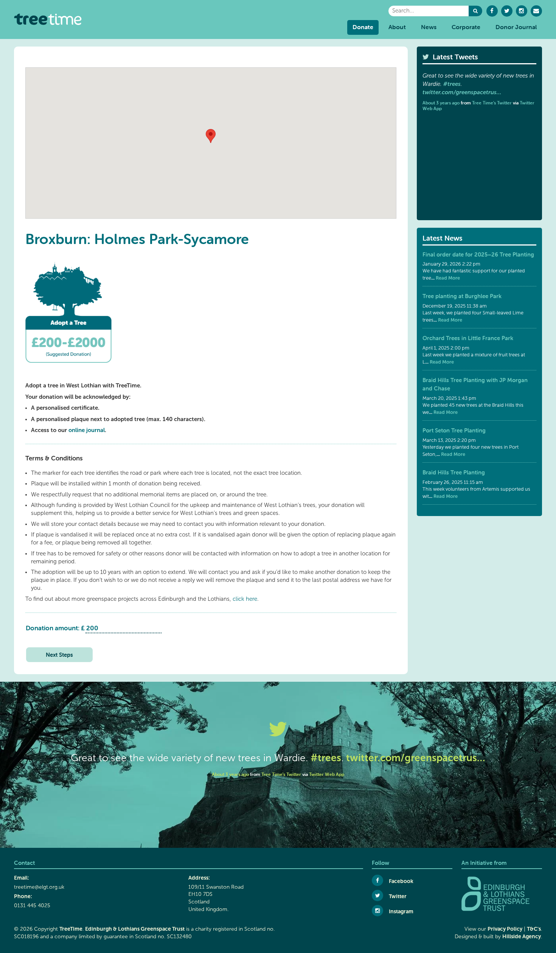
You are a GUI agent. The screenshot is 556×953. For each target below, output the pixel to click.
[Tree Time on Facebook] (492, 11)
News (428, 27)
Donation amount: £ (55, 628)
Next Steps (59, 654)
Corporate (466, 27)
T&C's (534, 929)
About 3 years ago (441, 103)
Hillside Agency (521, 936)
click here (245, 599)
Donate (363, 27)
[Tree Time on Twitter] (507, 11)
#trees (452, 84)
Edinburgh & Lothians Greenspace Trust (135, 929)
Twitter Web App (326, 774)
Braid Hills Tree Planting (453, 472)
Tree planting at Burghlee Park (462, 296)
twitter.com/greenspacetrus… (461, 92)
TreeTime (70, 929)
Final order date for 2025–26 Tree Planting (478, 254)
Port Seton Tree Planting (454, 430)
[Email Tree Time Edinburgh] (536, 11)
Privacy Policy (505, 929)
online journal (86, 430)
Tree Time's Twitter (492, 103)
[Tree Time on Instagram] (521, 11)
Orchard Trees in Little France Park (467, 338)
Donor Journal (516, 27)
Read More (447, 278)
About (397, 27)
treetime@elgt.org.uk (39, 887)
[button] (475, 11)
